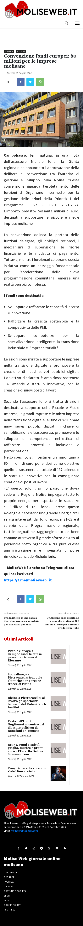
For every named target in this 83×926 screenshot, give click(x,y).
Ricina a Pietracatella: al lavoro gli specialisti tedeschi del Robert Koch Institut (27, 703)
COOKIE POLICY (12, 905)
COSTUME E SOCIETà (15, 891)
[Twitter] (30, 82)
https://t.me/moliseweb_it (28, 580)
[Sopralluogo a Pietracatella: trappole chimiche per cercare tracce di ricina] (58, 679)
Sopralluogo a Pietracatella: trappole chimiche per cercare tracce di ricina (25, 679)
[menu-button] (77, 23)
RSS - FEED (9, 909)
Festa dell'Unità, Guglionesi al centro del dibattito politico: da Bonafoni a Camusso (26, 726)
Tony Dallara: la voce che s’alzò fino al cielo (27, 769)
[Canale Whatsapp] (49, 848)
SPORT (7, 895)
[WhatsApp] (40, 82)
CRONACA (9, 877)
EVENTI (7, 900)
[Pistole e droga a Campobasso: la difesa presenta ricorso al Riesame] (58, 656)
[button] (68, 23)
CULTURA (8, 886)
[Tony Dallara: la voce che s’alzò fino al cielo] (58, 773)
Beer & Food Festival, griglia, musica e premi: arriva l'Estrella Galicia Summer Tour (26, 749)
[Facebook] (21, 82)
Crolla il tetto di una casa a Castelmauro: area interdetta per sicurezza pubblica (22, 621)
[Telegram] (41, 848)
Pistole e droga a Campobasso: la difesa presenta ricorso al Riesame (25, 656)
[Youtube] (57, 848)
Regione (21, 51)
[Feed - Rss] (64, 848)
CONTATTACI (10, 872)
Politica (9, 51)
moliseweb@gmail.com (24, 830)
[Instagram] (33, 848)
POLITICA (9, 881)
